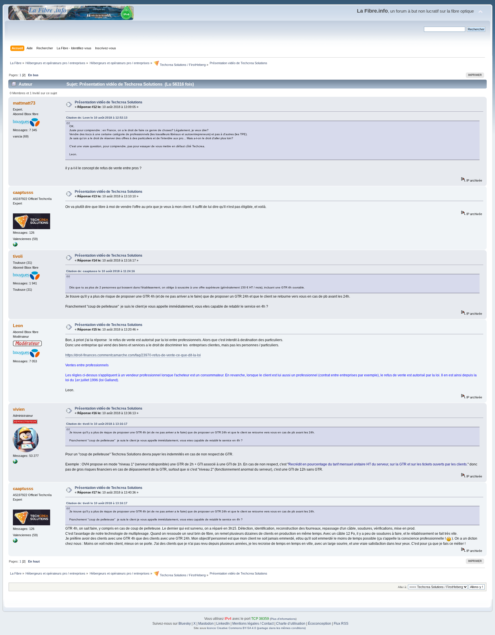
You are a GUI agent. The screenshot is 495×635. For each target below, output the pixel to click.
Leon (18, 325)
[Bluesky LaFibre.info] (15, 462)
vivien (19, 409)
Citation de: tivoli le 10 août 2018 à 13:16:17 (96, 423)
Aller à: (402, 587)
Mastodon (206, 624)
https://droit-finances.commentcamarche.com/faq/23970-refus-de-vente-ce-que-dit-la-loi (133, 355)
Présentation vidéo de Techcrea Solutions (108, 102)
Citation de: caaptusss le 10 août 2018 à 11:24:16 (100, 271)
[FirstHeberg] (15, 245)
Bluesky (184, 624)
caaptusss (23, 192)
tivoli (18, 256)
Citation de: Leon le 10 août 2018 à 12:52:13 (96, 117)
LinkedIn (223, 624)
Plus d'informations (283, 618)
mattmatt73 (24, 103)
